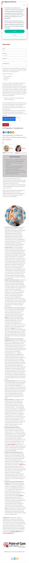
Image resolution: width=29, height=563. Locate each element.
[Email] (11, 132)
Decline (14, 35)
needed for (21, 495)
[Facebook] (4, 132)
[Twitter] (6, 132)
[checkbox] (15, 78)
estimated (21, 464)
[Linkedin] (8, 132)
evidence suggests (11, 444)
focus (6, 508)
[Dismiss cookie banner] (24, 5)
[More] (13, 132)
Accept (14, 31)
